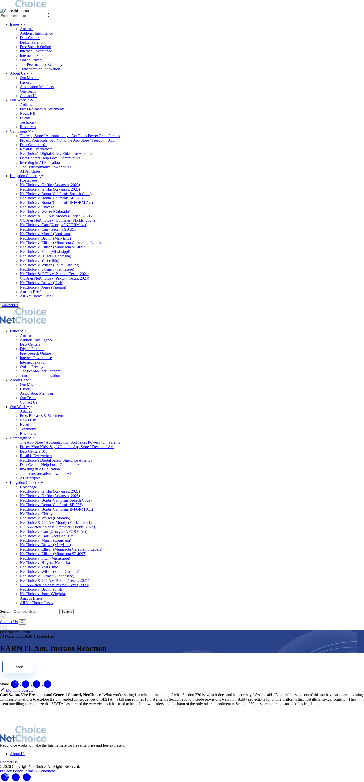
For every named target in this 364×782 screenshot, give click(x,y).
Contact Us (28, 96)
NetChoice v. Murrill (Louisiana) (45, 234)
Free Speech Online (35, 47)
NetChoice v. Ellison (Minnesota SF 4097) (53, 247)
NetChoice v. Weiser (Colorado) (45, 211)
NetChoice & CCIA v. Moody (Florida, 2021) (56, 216)
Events (25, 118)
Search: (6, 611)
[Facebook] (16, 777)
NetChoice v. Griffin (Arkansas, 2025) (50, 189)
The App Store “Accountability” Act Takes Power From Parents (70, 136)
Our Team (28, 91)
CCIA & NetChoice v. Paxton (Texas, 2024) (54, 278)
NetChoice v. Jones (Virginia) (43, 287)
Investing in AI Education (40, 162)
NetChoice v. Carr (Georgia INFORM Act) (53, 225)
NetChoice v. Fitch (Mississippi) (45, 251)
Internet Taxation (33, 55)
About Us (18, 73)
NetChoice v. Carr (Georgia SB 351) (48, 229)
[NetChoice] (182, 4)
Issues (15, 24)
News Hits (28, 113)
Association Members (37, 87)
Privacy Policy (11, 771)
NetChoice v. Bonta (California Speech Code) (56, 194)
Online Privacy (31, 60)
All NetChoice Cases (36, 296)
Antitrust (26, 29)
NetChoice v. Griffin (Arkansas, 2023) (50, 185)
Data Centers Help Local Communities (50, 158)
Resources (28, 127)
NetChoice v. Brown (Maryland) (45, 238)
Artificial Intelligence (36, 33)
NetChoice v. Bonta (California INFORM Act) (56, 202)
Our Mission (29, 78)
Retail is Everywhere (36, 149)
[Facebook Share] (26, 684)
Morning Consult (18, 690)
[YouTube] (27, 777)
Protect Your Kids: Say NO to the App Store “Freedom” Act (67, 140)
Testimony (28, 122)
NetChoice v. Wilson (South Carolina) (49, 265)
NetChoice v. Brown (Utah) (41, 283)
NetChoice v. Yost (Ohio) (39, 260)
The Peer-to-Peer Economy (41, 64)
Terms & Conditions (39, 771)
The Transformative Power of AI (45, 167)
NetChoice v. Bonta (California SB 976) (51, 198)
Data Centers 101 (33, 145)
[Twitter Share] (15, 684)
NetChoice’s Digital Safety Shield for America (56, 153)
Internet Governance (36, 51)
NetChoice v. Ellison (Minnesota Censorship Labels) (61, 243)
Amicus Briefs (31, 292)
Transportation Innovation (40, 69)
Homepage (28, 180)
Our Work (18, 100)
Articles (26, 104)
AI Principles (30, 171)
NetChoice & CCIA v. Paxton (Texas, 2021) (54, 274)
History (25, 82)
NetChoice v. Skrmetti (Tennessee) (47, 269)
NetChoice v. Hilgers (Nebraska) (45, 256)
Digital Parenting (33, 42)
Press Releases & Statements (42, 109)
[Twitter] (5, 777)
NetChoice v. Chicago (37, 207)
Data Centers (30, 38)
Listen (18, 667)
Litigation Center (23, 176)
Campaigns (19, 131)
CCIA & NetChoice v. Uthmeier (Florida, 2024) (57, 220)
